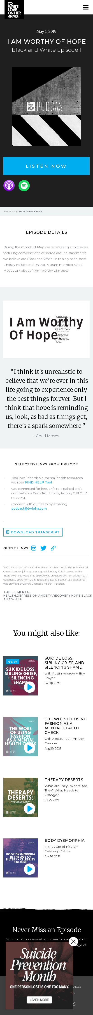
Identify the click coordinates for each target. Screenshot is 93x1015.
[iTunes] (9, 185)
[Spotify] (24, 185)
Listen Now (46, 166)
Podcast (11, 211)
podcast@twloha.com (29, 508)
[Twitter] (43, 548)
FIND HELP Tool (38, 482)
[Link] (53, 548)
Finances (74, 986)
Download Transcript (35, 532)
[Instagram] (33, 548)
